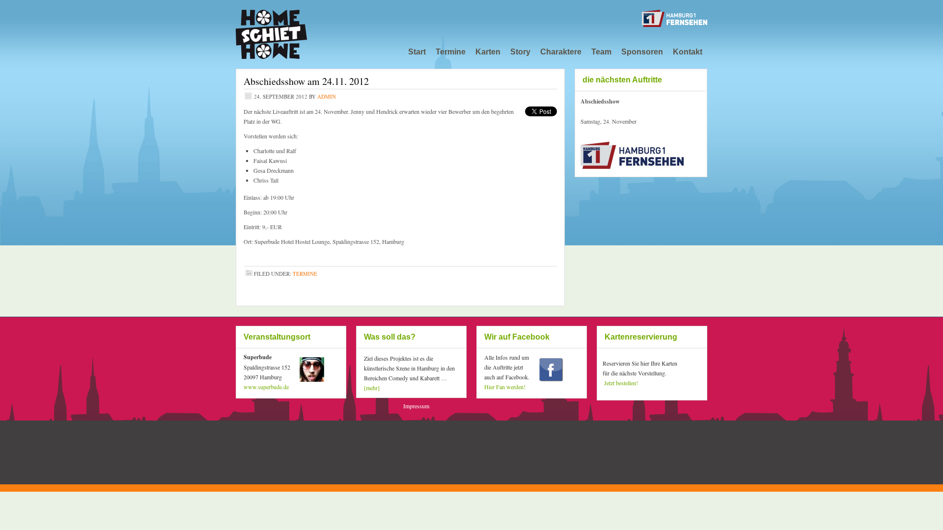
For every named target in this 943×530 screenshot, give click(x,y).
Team (601, 52)
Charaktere (561, 52)
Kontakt (687, 52)
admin (326, 96)
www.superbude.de (266, 387)
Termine (451, 52)
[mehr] (372, 388)
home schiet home (309, 29)
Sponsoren (642, 52)
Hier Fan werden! (505, 387)
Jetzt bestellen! (621, 383)
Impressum (416, 406)
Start (417, 52)
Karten (487, 52)
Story (520, 52)
